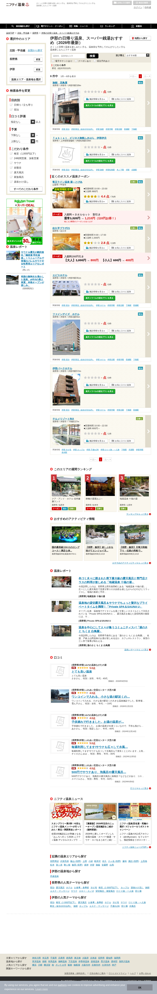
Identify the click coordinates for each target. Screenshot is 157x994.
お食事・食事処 (81, 887)
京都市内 (96, 965)
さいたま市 (61, 965)
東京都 (77, 958)
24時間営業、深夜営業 (26, 158)
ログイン (138, 7)
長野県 (101, 958)
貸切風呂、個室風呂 (105, 891)
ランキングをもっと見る (137, 514)
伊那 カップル (79, 450)
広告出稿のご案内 (97, 973)
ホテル (69, 887)
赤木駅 (64, 452)
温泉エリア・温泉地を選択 (26, 79)
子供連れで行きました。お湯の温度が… (98, 721)
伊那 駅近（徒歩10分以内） (82, 129)
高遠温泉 (54, 876)
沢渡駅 (131, 450)
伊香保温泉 (83, 961)
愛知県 (109, 958)
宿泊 (52, 887)
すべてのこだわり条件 (26, 189)
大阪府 (85, 958)
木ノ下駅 (120, 170)
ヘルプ (133, 973)
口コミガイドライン (118, 973)
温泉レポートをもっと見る (136, 650)
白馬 (112, 865)
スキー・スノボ (86, 891)
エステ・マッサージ (59, 891)
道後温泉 (95, 961)
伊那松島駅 (110, 170)
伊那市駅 (109, 129)
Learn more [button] (41, 989)
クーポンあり (84, 61)
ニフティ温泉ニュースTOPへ (135, 847)
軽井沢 (97, 861)
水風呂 (132, 906)
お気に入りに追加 (123, 99)
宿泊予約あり (103, 61)
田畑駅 (127, 129)
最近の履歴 (142, 3)
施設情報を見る (96, 99)
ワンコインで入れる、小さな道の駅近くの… (101, 696)
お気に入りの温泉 (122, 3)
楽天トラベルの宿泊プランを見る (99, 105)
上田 (85, 861)
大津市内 (106, 965)
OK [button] (139, 987)
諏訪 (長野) (133, 861)
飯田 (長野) (77, 865)
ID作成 (148, 7)
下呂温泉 (72, 961)
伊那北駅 (118, 129)
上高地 (144, 861)
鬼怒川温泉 (124, 961)
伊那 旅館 (100, 129)
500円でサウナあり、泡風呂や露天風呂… (99, 772)
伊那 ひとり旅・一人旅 (110, 450)
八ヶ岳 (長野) (114, 861)
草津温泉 (36, 961)
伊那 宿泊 (65, 129)
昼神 (86, 865)
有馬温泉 (52, 961)
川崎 (40, 965)
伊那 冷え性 (66, 450)
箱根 (44, 961)
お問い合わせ (145, 973)
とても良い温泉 (82, 671)
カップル (125, 887)
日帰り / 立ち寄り (23, 105)
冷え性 (94, 887)
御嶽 (98, 865)
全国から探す (35, 50)
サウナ (74, 891)
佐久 (104, 861)
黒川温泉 (105, 961)
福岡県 (117, 958)
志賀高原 (64, 861)
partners (62, 985)
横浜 (34, 965)
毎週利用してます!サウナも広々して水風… (100, 747)
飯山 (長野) (75, 861)
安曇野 (105, 865)
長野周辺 (54, 861)
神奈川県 (36, 958)
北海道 (93, 958)
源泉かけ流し (137, 887)
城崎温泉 (62, 961)
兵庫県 (61, 958)
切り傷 (138, 891)
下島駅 (134, 129)
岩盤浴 (17, 167)
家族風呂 (19, 177)
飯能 (70, 965)
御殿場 (77, 965)
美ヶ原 (59, 865)
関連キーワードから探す (18, 968)
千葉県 (53, 958)
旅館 (147, 887)
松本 (52, 865)
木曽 (92, 865)
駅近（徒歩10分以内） (61, 906)
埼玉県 (45, 958)
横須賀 (47, 965)
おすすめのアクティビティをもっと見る (130, 563)
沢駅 (128, 170)
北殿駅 (134, 170)
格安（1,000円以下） (109, 887)
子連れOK (115, 906)
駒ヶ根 (67, 865)
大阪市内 (86, 965)
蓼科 (125, 861)
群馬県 (69, 958)
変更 (38, 59)
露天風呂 (60, 887)
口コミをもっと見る (139, 788)
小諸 (90, 861)
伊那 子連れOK (92, 450)
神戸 (114, 965)
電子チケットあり (63, 61)
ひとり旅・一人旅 (125, 891)
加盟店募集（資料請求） (75, 973)
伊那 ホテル (101, 305)
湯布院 (114, 961)
